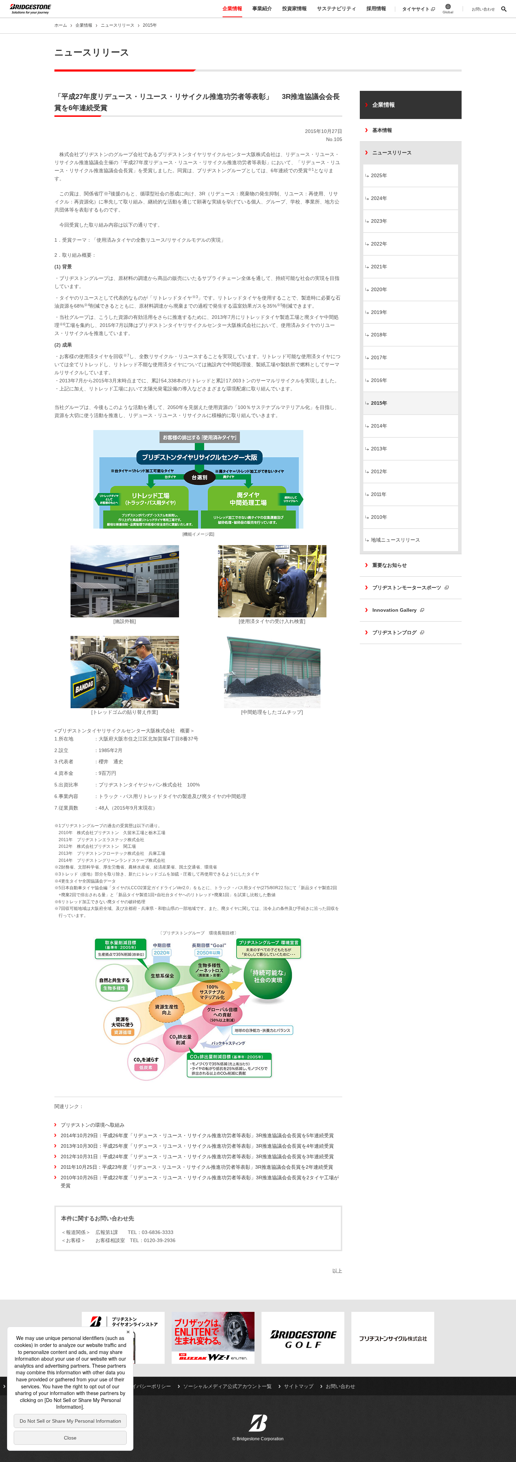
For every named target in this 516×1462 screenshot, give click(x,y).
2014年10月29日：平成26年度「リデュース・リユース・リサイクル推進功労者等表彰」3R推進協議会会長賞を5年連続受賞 (197, 1135)
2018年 (379, 334)
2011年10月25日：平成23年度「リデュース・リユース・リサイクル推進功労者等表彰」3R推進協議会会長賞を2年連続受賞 (197, 1167)
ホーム (60, 25)
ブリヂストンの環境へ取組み (93, 1125)
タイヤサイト (416, 9)
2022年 (379, 244)
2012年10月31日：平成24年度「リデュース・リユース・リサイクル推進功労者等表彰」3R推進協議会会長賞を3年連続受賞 (197, 1156)
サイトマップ (298, 1386)
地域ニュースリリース (395, 540)
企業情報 (232, 8)
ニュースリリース (117, 25)
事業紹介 (262, 8)
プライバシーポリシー (146, 1386)
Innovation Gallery (394, 610)
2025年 (379, 175)
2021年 (379, 266)
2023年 (379, 221)
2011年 (378, 494)
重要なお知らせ (389, 565)
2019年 (379, 312)
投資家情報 (294, 8)
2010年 (379, 517)
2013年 (379, 448)
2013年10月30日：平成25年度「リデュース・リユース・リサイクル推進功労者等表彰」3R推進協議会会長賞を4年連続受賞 (197, 1146)
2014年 (379, 426)
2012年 (379, 471)
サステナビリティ (336, 8)
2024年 (379, 198)
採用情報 (376, 8)
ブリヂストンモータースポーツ (406, 587)
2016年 (379, 380)
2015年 (379, 403)
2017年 (379, 357)
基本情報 (382, 130)
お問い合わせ (483, 9)
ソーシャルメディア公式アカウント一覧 (227, 1386)
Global (448, 12)
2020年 (379, 289)
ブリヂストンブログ (394, 632)
